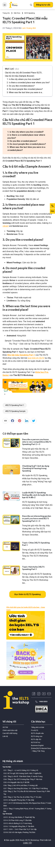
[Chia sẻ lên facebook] (12, 421)
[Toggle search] (31, 4)
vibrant (6, 226)
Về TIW (5, 727)
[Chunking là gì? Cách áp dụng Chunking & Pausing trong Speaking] (11, 469)
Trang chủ (6, 13)
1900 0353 (43, 701)
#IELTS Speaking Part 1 (14, 405)
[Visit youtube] (44, 694)
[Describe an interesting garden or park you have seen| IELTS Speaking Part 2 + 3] (11, 519)
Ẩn (17, 69)
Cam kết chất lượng (10, 733)
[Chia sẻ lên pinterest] (19, 421)
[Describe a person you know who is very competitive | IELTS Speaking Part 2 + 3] (11, 443)
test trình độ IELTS (36, 358)
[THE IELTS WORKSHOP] (13, 5)
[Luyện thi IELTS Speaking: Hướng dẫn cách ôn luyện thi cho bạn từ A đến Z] (11, 496)
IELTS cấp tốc (36, 739)
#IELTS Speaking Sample (15, 411)
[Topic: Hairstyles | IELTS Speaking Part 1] (11, 570)
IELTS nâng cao (36, 736)
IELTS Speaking (29, 13)
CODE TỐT (27, 843)
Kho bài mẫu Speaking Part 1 (21, 355)
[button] (43, 4)
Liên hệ (5, 736)
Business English (37, 745)
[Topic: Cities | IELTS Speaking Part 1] (11, 546)
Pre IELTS (34, 730)
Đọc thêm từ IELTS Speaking (27, 594)
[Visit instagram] (39, 694)
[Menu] (4, 4)
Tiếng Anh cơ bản (37, 727)
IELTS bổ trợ (35, 742)
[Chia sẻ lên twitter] (33, 421)
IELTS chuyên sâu (37, 733)
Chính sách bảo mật (10, 730)
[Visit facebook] (33, 693)
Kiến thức (17, 13)
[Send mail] (49, 694)
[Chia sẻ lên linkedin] (26, 421)
